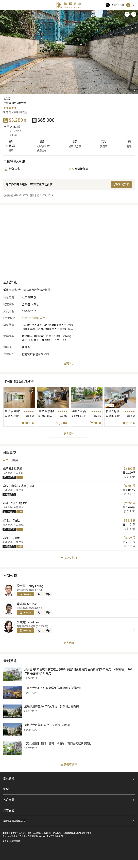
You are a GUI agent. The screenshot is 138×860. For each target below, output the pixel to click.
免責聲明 (7, 841)
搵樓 (6, 789)
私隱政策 (16, 841)
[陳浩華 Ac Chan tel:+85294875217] (39, 612)
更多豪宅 (69, 433)
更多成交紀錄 (69, 557)
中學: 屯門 (39, 318)
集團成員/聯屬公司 (14, 821)
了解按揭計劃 (121, 184)
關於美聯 (8, 778)
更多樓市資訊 (69, 764)
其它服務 (8, 810)
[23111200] (128, 5)
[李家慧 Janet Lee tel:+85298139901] (39, 630)
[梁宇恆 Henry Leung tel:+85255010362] (39, 594)
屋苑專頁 (69, 363)
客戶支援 (8, 799)
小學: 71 (26, 318)
